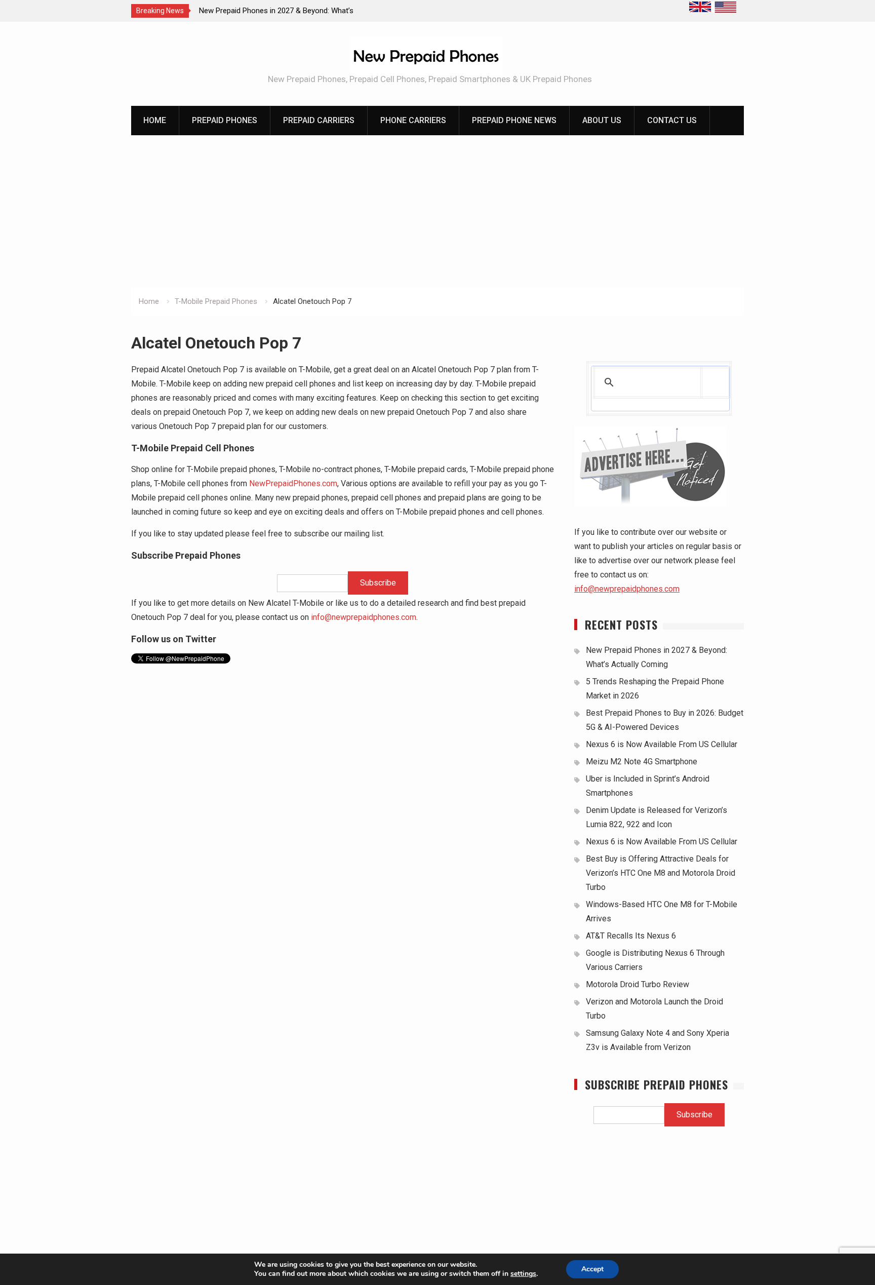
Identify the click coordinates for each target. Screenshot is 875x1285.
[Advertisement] (437, 211)
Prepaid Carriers (318, 120)
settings (523, 1273)
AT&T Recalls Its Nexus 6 (631, 936)
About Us (601, 120)
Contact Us (672, 120)
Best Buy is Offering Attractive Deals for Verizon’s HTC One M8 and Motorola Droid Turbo (660, 873)
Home (154, 120)
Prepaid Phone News (514, 120)
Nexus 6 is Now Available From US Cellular (661, 744)
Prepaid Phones (224, 120)
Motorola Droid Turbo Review (637, 984)
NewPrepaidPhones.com (293, 483)
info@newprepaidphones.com (363, 617)
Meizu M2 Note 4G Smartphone (641, 761)
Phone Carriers (413, 120)
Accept (592, 1269)
